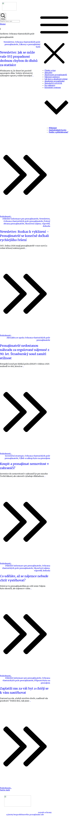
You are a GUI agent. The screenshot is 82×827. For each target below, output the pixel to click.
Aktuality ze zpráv (15, 337)
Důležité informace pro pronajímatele (20, 218)
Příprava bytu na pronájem (42, 681)
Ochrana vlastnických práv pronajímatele (23, 221)
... (33, 75)
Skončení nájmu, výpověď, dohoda (42, 569)
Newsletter (9, 42)
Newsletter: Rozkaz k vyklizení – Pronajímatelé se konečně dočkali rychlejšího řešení (24, 236)
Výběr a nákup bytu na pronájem (34, 458)
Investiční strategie (14, 456)
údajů (46, 822)
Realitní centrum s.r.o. (54, 820)
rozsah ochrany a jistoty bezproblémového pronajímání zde (29, 813)
